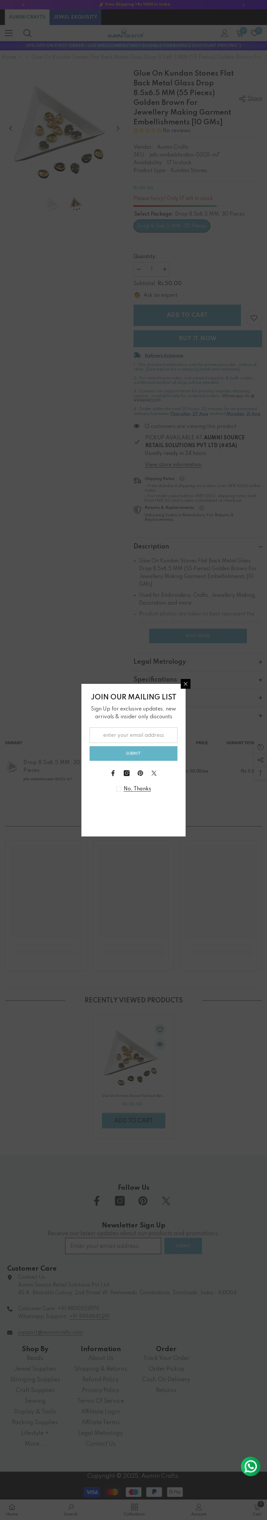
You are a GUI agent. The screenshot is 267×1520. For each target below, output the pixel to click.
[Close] (185, 684)
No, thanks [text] (137, 789)
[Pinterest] (140, 773)
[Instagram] (127, 773)
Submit (133, 753)
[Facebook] (113, 773)
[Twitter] (154, 773)
